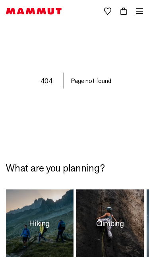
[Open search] (92, 11)
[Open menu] (139, 11)
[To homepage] (34, 11)
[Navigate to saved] (108, 11)
